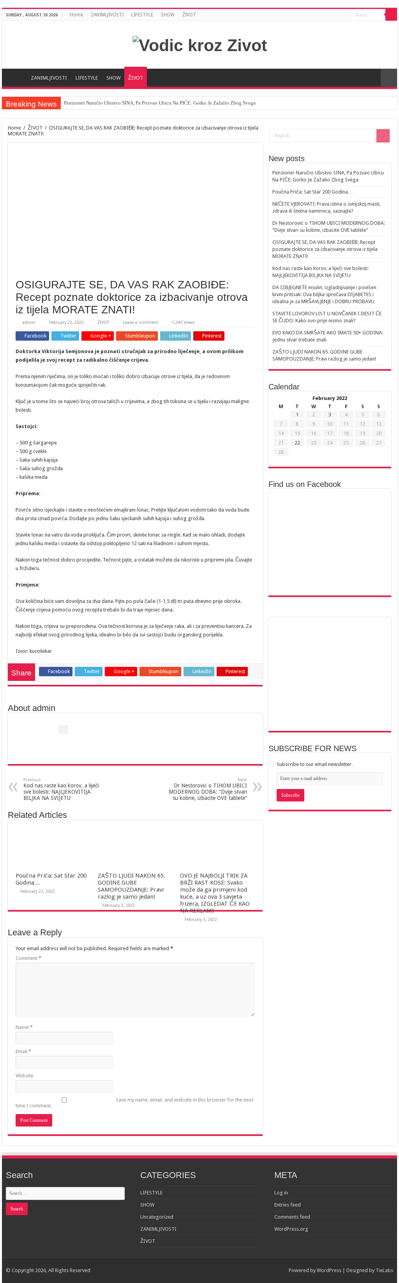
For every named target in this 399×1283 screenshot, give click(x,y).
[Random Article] (389, 78)
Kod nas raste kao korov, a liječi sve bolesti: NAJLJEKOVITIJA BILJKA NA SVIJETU (61, 789)
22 (297, 443)
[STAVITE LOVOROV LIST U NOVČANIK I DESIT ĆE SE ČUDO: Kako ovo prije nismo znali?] (329, 687)
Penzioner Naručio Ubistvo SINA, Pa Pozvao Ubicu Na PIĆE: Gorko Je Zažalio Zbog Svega (160, 103)
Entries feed (287, 1205)
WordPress (329, 1270)
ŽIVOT (189, 15)
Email (23, 1051)
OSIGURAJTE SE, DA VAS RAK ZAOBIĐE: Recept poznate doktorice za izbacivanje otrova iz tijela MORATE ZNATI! (325, 249)
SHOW (168, 15)
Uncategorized (156, 1217)
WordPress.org (291, 1229)
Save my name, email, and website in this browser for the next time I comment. (134, 1103)
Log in (281, 1193)
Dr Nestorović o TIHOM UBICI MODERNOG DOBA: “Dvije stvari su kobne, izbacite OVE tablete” (208, 789)
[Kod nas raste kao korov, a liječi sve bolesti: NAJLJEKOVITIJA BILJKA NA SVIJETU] (368, 661)
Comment (28, 958)
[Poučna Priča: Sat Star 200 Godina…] (329, 634)
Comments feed (292, 1217)
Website (25, 1076)
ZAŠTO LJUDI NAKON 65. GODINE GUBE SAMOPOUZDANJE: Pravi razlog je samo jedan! (131, 886)
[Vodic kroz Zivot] (199, 44)
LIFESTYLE (142, 15)
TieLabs (384, 1270)
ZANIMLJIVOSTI (107, 15)
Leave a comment (140, 322)
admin (28, 322)
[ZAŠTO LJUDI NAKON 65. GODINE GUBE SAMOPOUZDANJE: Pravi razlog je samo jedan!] (291, 714)
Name (24, 1027)
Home (76, 15)
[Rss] (345, 15)
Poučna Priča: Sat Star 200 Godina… (312, 192)
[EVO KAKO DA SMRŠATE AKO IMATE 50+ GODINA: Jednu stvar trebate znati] (368, 687)
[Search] (391, 15)
